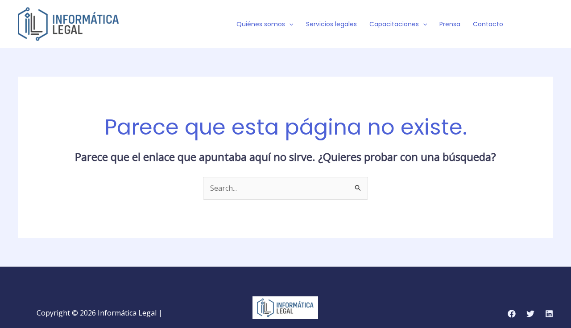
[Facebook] (522, 24)
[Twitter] (536, 24)
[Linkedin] (549, 314)
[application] (289, 24)
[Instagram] (549, 24)
